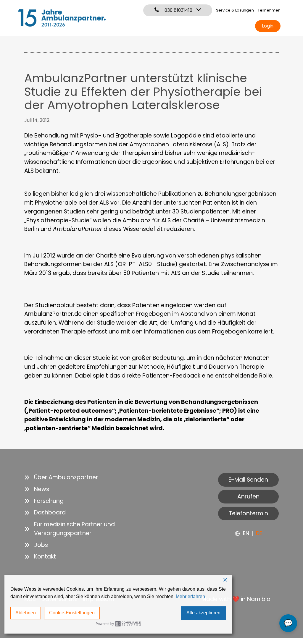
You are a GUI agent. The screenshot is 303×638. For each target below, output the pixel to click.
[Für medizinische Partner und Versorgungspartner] (85, 529)
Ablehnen (25, 612)
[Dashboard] (45, 512)
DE (259, 533)
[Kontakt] (40, 556)
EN (246, 533)
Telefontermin (248, 513)
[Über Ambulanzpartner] (61, 477)
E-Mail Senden (248, 480)
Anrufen (248, 497)
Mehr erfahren (190, 596)
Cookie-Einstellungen (72, 612)
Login (267, 26)
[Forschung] (44, 501)
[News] (36, 489)
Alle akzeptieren (203, 612)
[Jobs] (36, 545)
